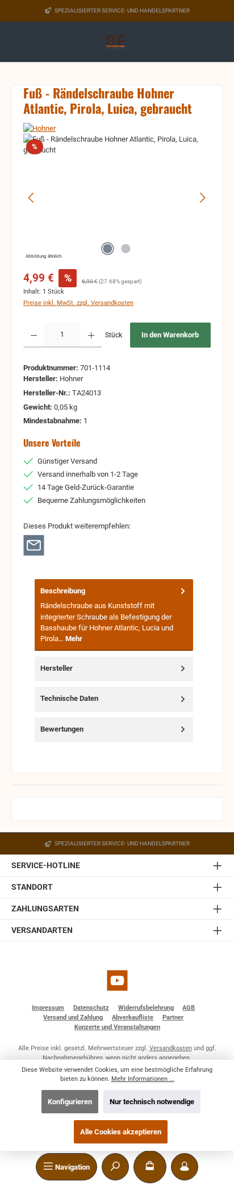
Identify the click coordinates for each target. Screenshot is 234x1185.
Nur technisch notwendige (152, 1101)
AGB (188, 1007)
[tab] (114, 615)
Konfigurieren (70, 1101)
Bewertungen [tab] (61, 729)
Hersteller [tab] (56, 668)
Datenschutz (91, 1007)
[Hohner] (117, 128)
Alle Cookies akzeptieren (120, 1132)
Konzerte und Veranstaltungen (117, 1027)
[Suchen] (115, 1166)
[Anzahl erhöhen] (91, 335)
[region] (117, 198)
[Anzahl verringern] (33, 335)
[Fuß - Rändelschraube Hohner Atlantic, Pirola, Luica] (117, 198)
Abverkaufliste (132, 1017)
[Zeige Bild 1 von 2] (107, 248)
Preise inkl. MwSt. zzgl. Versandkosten (78, 303)
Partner (172, 1017)
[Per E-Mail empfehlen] (34, 544)
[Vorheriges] (31, 197)
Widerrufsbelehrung (146, 1007)
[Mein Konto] (184, 1166)
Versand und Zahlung (73, 1017)
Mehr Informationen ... (142, 1079)
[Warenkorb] (149, 1166)
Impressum (48, 1007)
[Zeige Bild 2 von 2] (126, 248)
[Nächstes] (202, 197)
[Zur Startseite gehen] (117, 42)
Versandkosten (170, 1048)
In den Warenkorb (170, 335)
